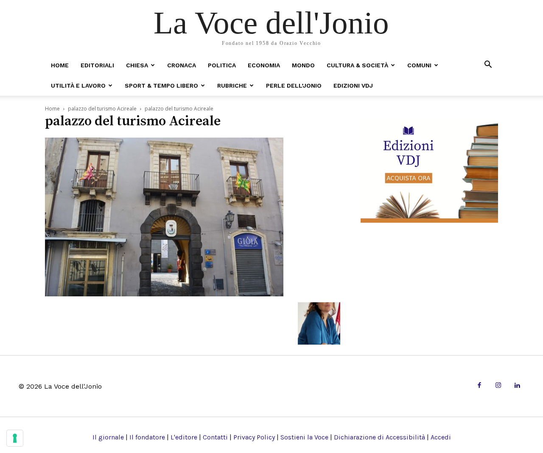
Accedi (441, 437)
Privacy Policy (254, 437)
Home (60, 65)
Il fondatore (147, 437)
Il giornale (108, 437)
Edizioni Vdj (353, 85)
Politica (222, 65)
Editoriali (97, 65)
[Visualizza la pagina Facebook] (479, 385)
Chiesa (137, 65)
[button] (488, 65)
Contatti (215, 437)
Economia (264, 65)
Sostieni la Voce (304, 437)
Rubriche (232, 85)
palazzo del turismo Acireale (102, 108)
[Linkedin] (516, 385)
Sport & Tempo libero (161, 85)
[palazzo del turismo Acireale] (164, 293)
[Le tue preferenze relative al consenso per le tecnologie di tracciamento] (15, 438)
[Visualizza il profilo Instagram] (498, 385)
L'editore (184, 437)
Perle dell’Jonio (294, 85)
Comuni (419, 65)
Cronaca (181, 65)
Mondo (303, 65)
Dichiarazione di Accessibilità (379, 437)
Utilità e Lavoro (78, 85)
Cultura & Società (357, 65)
